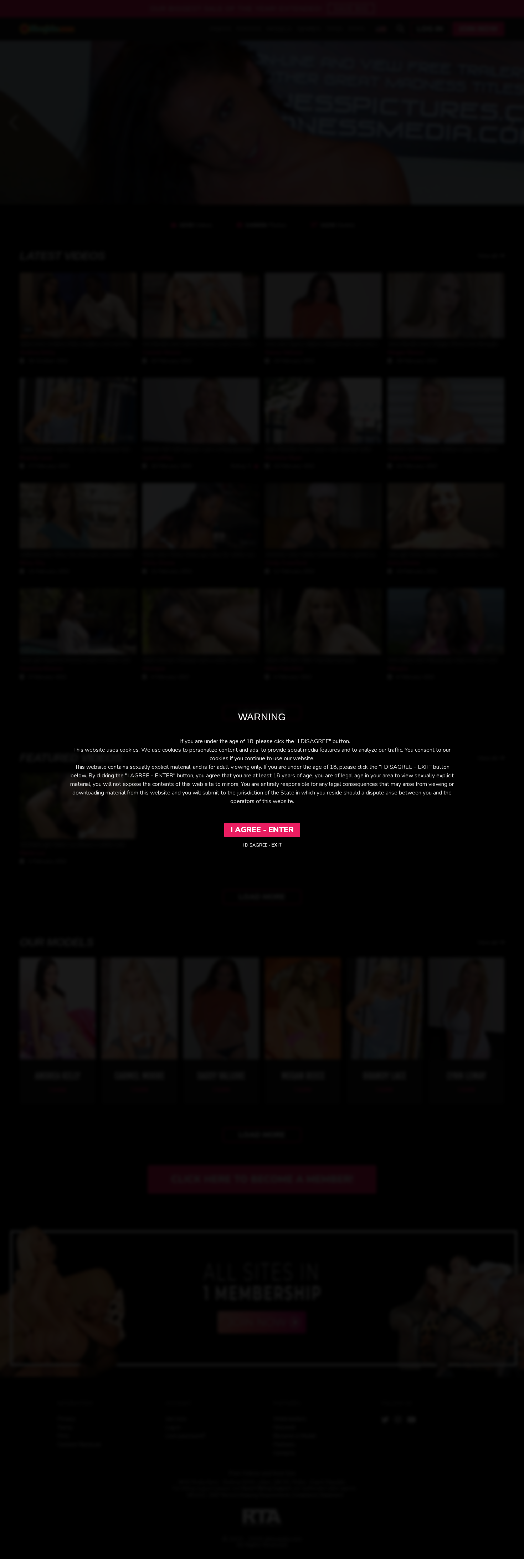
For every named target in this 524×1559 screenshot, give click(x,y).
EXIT (276, 845)
